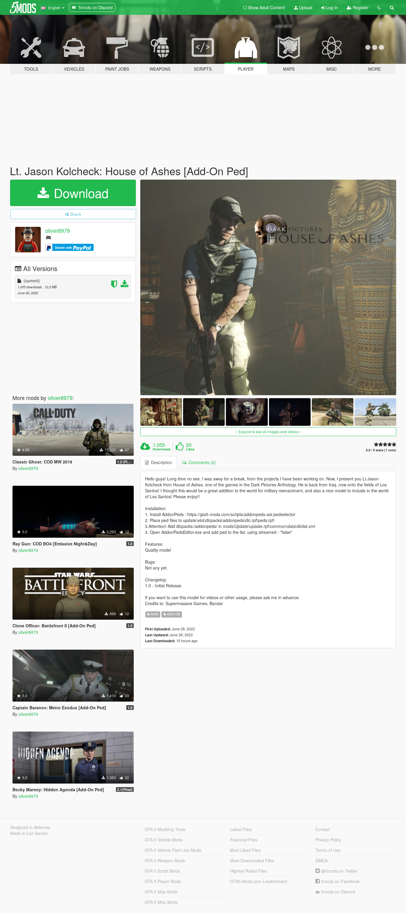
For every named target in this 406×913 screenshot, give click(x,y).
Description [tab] (160, 462)
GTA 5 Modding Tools (165, 829)
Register (360, 7)
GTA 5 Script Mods (162, 871)
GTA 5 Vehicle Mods (163, 840)
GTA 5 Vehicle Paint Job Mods (173, 850)
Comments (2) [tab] (201, 462)
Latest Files (241, 829)
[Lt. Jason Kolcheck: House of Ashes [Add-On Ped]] (268, 287)
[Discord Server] (48, 237)
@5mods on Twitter (339, 871)
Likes (190, 449)
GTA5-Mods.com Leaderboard (258, 881)
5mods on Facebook (340, 881)
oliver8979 (57, 230)
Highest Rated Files (248, 871)
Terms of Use (328, 850)
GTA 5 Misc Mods (161, 902)
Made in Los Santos (29, 833)
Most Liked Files (245, 850)
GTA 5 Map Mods (161, 892)
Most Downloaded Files (252, 860)
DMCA (321, 860)
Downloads (162, 449)
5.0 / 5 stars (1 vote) (381, 450)
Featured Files (243, 840)
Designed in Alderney (30, 827)
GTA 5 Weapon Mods (165, 860)
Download (79, 193)
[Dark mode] (379, 7)
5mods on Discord (337, 892)
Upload (305, 7)
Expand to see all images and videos (268, 431)
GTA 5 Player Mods (163, 881)
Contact (322, 829)
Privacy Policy (328, 840)
